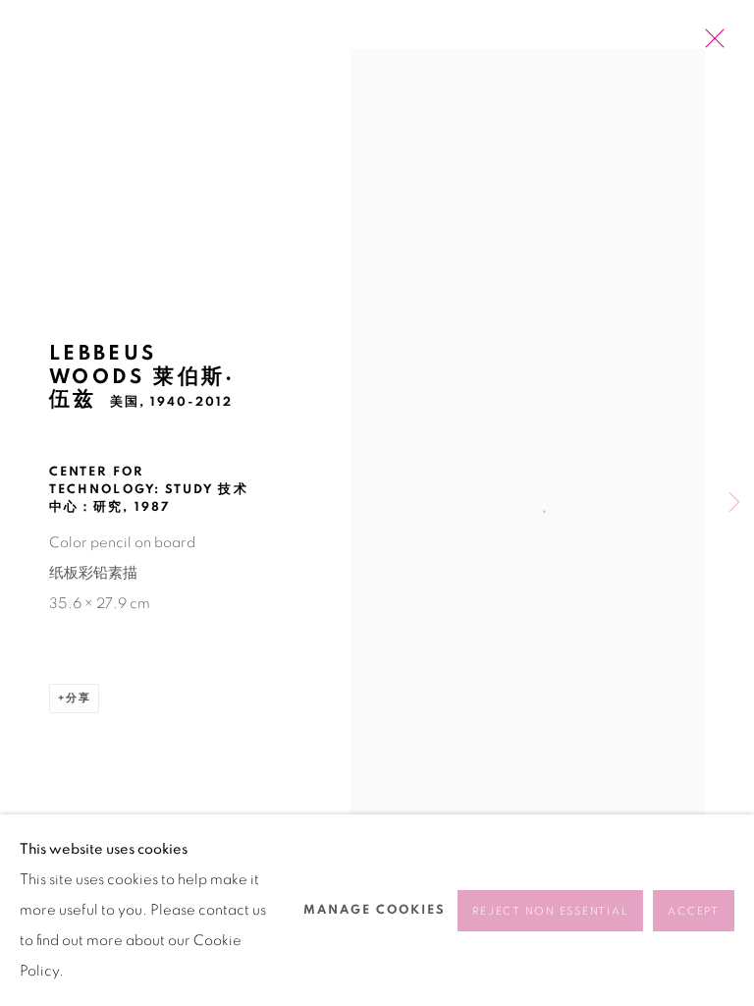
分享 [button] (78, 698)
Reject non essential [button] (550, 911)
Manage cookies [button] (374, 910)
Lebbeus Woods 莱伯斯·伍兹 (142, 376)
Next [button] (734, 503)
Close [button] (710, 44)
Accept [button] (694, 911)
